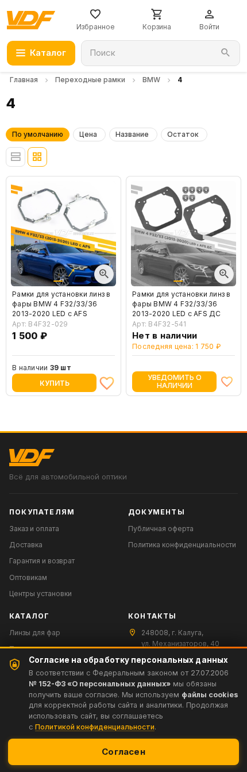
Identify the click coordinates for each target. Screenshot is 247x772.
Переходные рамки (90, 79)
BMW (151, 79)
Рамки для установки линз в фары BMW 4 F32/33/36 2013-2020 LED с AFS (61, 304)
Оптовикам (28, 577)
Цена (88, 134)
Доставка (26, 544)
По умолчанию (37, 134)
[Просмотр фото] (104, 274)
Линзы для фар (34, 632)
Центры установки (40, 593)
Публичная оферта (161, 528)
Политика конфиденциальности (182, 544)
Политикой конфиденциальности (95, 727)
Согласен (123, 751)
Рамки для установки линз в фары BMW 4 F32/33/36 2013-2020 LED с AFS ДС (181, 304)
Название (132, 134)
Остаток (183, 134)
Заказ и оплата (34, 528)
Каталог (48, 52)
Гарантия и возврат (42, 560)
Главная (24, 79)
